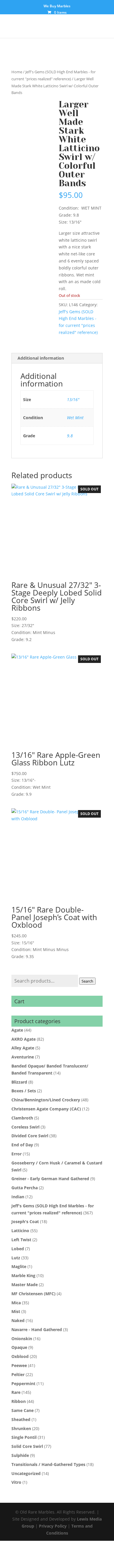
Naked (18, 1320)
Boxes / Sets (23, 1090)
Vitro (16, 1482)
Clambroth (22, 1118)
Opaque (19, 1347)
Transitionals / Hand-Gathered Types (48, 1464)
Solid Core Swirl (27, 1446)
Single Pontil (24, 1437)
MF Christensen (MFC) (33, 1293)
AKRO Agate (23, 1039)
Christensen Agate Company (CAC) (46, 1109)
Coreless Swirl (25, 1127)
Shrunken (21, 1428)
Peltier (18, 1374)
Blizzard (19, 1082)
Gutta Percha (24, 1187)
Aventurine (22, 1057)
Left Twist (21, 1239)
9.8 (70, 435)
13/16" (73, 399)
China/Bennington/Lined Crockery (45, 1100)
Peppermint (23, 1383)
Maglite (18, 1266)
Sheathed (20, 1419)
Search (87, 981)
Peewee (19, 1365)
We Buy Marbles (57, 6)
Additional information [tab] (41, 358)
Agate (17, 1030)
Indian (17, 1196)
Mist (15, 1311)
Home (16, 71)
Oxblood (20, 1356)
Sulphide (20, 1455)
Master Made (24, 1284)
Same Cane (22, 1410)
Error (16, 1154)
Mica (16, 1302)
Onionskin (21, 1338)
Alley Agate (22, 1048)
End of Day (22, 1145)
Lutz (15, 1257)
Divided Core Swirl (29, 1135)
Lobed (17, 1248)
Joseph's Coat (25, 1221)
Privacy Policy (53, 1526)
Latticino (20, 1230)
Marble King (23, 1275)
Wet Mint (75, 417)
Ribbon (18, 1401)
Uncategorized (26, 1473)
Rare (15, 1392)
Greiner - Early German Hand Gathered (50, 1178)
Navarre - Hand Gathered (36, 1329)
